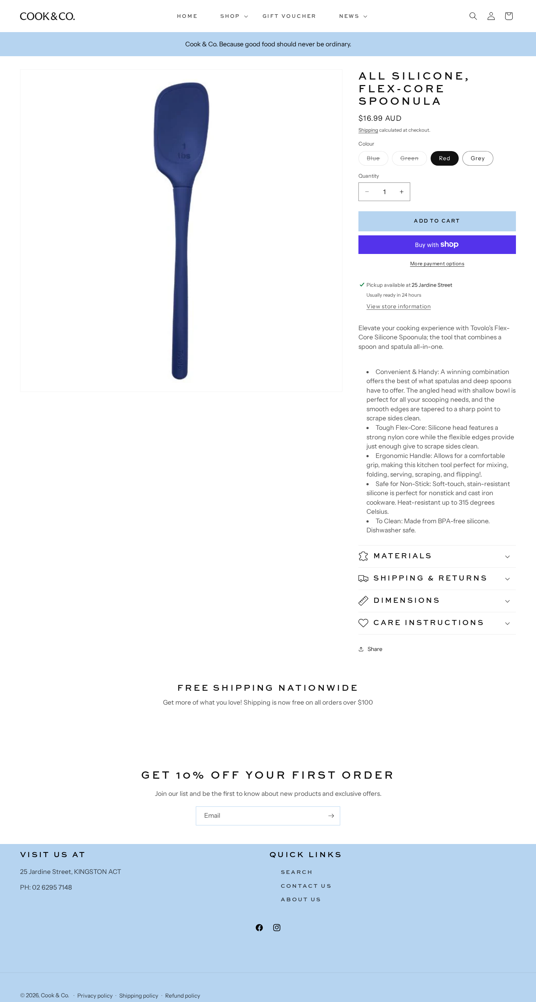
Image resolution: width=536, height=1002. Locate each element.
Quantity (368, 176)
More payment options (437, 263)
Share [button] (375, 648)
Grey (478, 158)
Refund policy (182, 996)
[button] (230, 16)
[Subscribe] (331, 815)
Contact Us (306, 886)
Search (297, 872)
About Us (301, 899)
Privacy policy (95, 996)
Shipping (368, 129)
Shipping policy (138, 996)
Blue (377, 159)
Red (444, 158)
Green (413, 159)
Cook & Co (54, 995)
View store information (398, 306)
